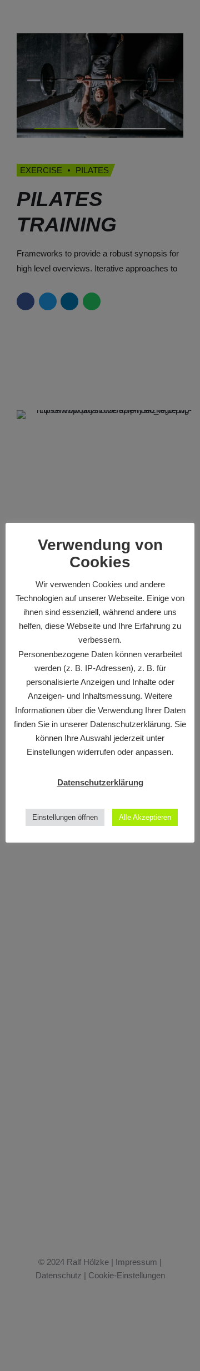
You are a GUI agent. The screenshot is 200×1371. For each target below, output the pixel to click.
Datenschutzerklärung (100, 782)
